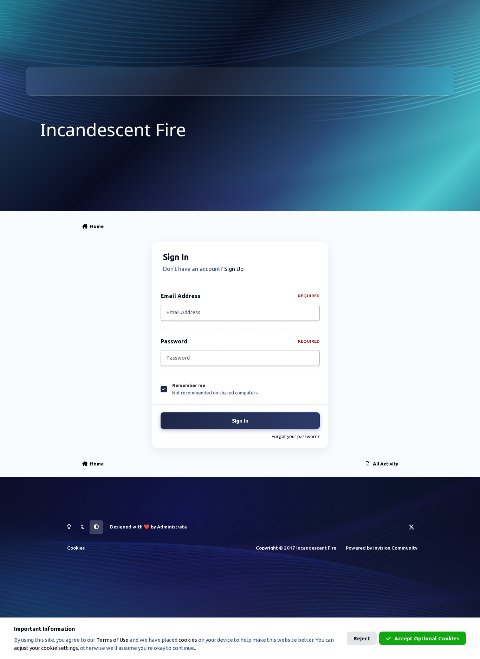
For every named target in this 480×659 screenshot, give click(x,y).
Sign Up (234, 269)
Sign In (240, 421)
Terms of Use (112, 640)
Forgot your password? (296, 436)
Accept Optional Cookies (426, 638)
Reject (361, 638)
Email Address (240, 296)
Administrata (172, 527)
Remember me (188, 385)
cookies (188, 640)
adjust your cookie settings (46, 648)
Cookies (76, 548)
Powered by (381, 548)
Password (240, 341)
